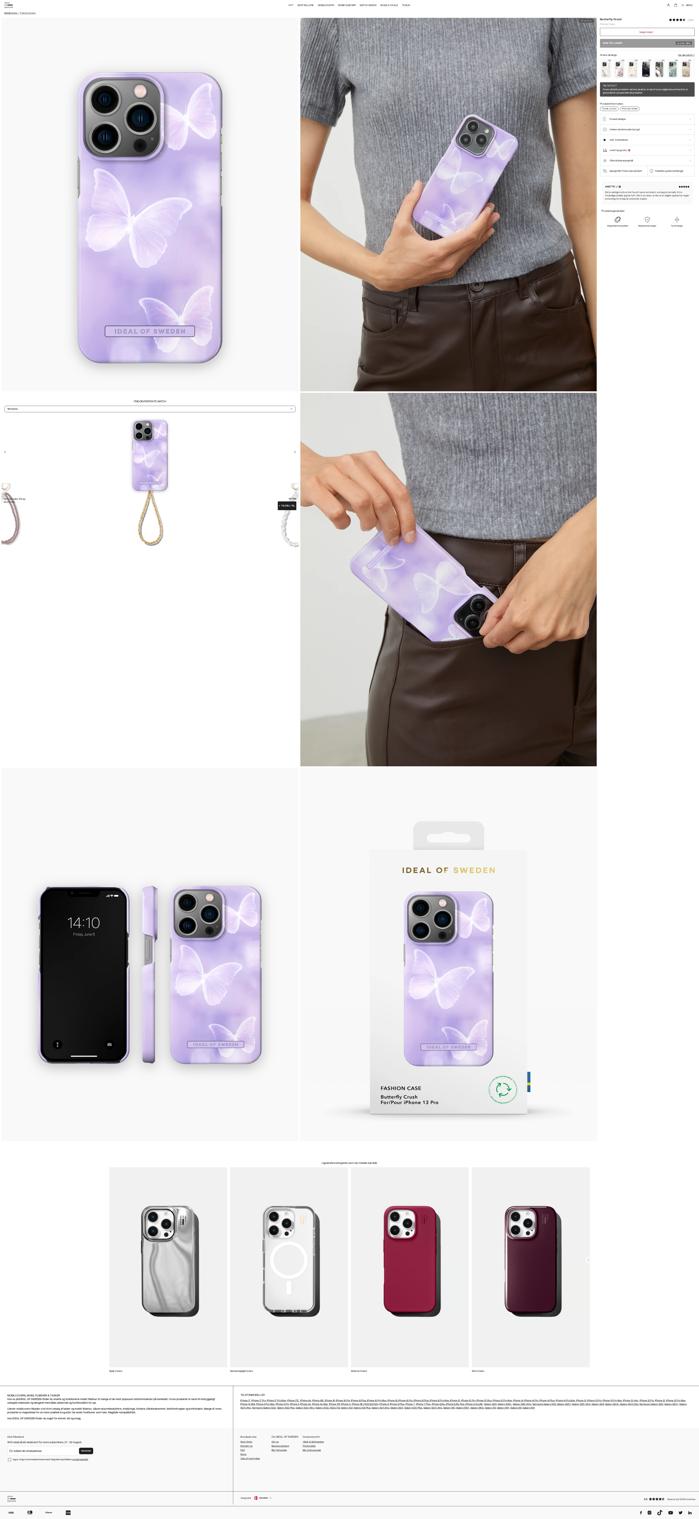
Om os (275, 1442)
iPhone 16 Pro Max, (377, 1400)
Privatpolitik (309, 1446)
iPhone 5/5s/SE (474, 1404)
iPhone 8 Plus (397, 1404)
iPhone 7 (410, 1404)
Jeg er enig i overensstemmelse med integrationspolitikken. (50, 1459)
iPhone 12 (660, 1400)
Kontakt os (246, 1446)
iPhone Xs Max (320, 1404)
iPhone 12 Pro (646, 1400)
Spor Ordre (246, 1442)
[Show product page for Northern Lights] (659, 68)
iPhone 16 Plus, (359, 1400)
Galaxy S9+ (503, 1408)
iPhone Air (305, 1400)
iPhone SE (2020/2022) (365, 1404)
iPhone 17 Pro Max (276, 1400)
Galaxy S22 (269, 1408)
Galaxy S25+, (563, 1404)
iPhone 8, (384, 1404)
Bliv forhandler (279, 1450)
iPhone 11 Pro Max (265, 1404)
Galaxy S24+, (612, 1404)
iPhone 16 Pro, (343, 1400)
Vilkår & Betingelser (313, 1442)
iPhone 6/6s (438, 1404)
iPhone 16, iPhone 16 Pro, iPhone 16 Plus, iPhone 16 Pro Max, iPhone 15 (423, 1400)
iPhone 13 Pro (594, 1400)
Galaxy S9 (490, 1408)
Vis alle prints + (686, 55)
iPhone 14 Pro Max (565, 1400)
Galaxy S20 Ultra (432, 1408)
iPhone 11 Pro (282, 1404)
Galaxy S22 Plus (286, 1408)
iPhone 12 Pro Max (675, 1400)
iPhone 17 (245, 1400)
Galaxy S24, (598, 1404)
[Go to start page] (8, 5)
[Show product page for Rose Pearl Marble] (633, 68)
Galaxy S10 (449, 1408)
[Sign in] (668, 5)
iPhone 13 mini (630, 1400)
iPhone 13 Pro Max (612, 1400)
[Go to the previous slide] (5, 452)
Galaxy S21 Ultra (380, 1408)
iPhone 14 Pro (531, 1400)
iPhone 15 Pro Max (502, 1400)
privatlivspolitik (80, 1459)
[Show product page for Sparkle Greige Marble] (686, 68)
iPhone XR (334, 1404)
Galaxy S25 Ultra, (581, 1404)
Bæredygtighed (280, 1446)
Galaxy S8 (516, 1408)
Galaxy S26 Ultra (522, 1404)
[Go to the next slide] (295, 452)
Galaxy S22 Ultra (305, 1408)
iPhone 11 (294, 1404)
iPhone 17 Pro (259, 1400)
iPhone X (346, 1404)
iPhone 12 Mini (247, 1404)
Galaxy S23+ (671, 1404)
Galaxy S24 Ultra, (629, 1404)
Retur (243, 1454)
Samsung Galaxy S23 (651, 1404)
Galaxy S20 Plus (413, 1408)
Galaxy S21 (347, 1408)
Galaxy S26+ (505, 1404)
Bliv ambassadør (312, 1450)
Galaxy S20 (396, 1408)
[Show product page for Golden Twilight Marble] (646, 68)
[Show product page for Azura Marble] (673, 68)
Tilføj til (287, 506)
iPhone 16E (318, 1400)
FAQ (242, 1450)
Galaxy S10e (477, 1408)
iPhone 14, (518, 1400)
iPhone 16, (329, 1400)
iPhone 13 (581, 1400)
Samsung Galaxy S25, (544, 1404)
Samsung (257, 1408)
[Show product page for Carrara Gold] (606, 68)
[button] (668, 1499)
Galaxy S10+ (462, 1408)
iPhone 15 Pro (468, 1400)
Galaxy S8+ (529, 1408)
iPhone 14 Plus (547, 1400)
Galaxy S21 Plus (362, 1408)
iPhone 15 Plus (484, 1400)
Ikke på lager (647, 43)
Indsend (86, 1451)
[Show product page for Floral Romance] (619, 68)
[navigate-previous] (588, 1260)
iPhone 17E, (293, 1400)
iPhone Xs (305, 1404)
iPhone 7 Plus (423, 1404)
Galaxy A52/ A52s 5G (327, 1408)
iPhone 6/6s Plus (454, 1404)
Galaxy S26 (490, 1404)
